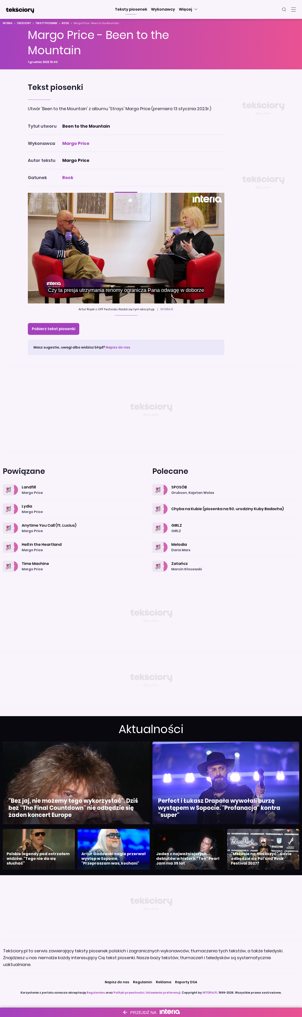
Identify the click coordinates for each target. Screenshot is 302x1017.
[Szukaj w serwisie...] (284, 9)
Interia (7, 23)
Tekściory (24, 23)
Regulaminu (96, 993)
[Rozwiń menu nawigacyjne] (293, 9)
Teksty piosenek (46, 23)
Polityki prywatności (128, 993)
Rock (65, 23)
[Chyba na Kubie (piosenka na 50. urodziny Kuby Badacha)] (225, 503)
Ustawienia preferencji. (163, 992)
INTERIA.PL (210, 993)
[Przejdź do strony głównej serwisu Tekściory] (20, 9)
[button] (131, 9)
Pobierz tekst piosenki (53, 329)
